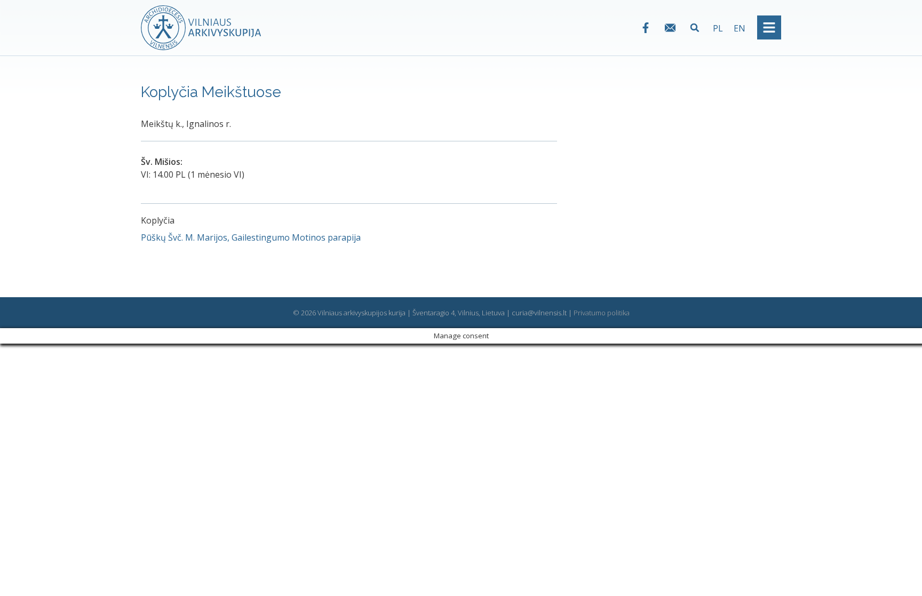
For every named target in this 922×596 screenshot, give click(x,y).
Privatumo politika (602, 312)
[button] (695, 27)
